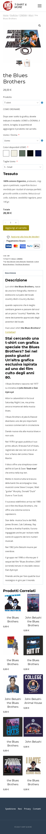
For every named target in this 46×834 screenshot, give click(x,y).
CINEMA (19, 259)
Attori (13, 259)
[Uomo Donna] (23, 140)
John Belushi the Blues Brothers (33, 621)
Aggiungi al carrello (16, 227)
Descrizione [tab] (10, 273)
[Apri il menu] (39, 6)
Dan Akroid (11, 262)
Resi (20, 808)
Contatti (37, 808)
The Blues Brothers (22, 264)
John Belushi (21, 262)
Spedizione (10, 808)
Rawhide (30, 262)
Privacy (27, 808)
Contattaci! (10, 332)
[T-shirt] (23, 102)
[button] (39, 25)
